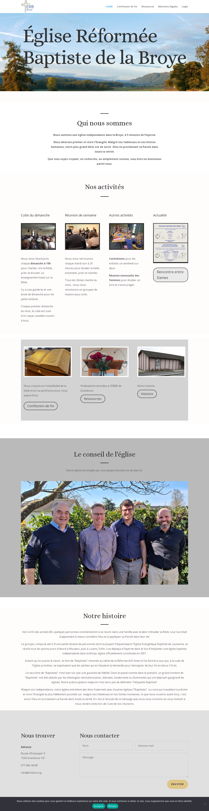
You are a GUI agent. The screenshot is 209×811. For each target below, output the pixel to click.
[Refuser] (205, 804)
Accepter (99, 806)
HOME (109, 6)
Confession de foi (127, 6)
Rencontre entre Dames (170, 275)
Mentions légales (168, 6)
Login (185, 6)
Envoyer (177, 784)
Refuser (112, 806)
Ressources (147, 6)
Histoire (147, 394)
